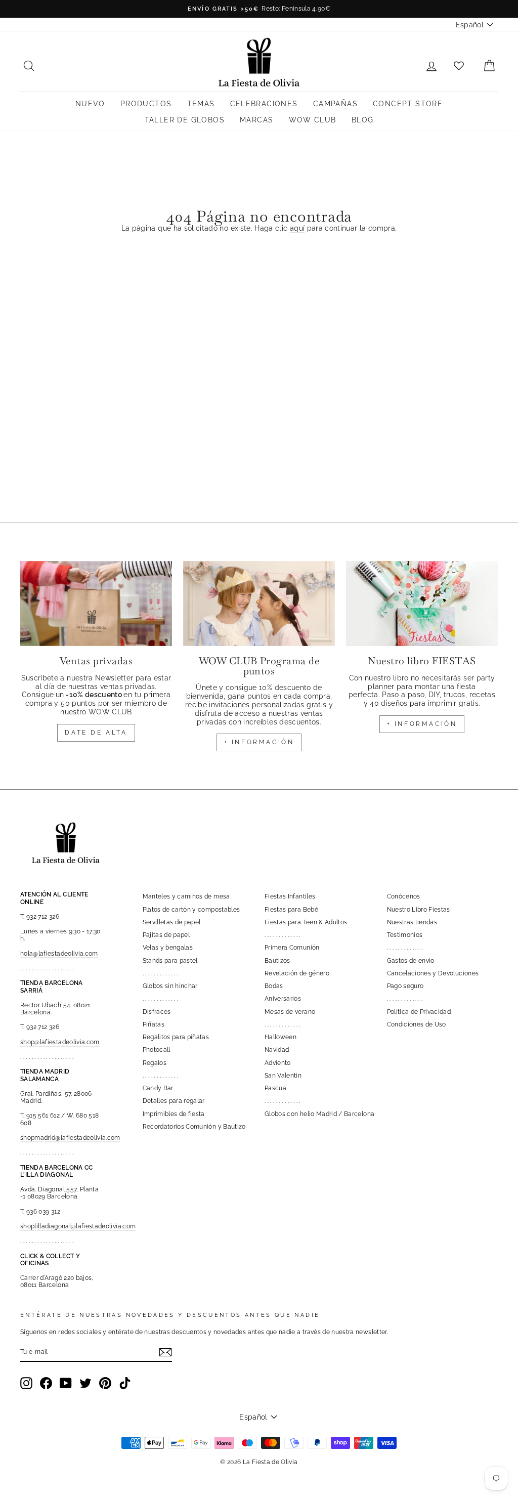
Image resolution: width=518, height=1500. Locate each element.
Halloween (280, 1037)
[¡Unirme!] (165, 1352)
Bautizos (277, 960)
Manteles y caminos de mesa (186, 896)
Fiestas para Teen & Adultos (306, 922)
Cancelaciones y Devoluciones (433, 973)
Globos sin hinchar (170, 986)
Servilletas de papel (172, 922)
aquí (297, 228)
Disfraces (157, 1011)
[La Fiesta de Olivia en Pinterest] (105, 1383)
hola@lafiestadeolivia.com (59, 953)
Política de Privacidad (419, 1011)
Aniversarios (283, 998)
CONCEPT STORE (408, 104)
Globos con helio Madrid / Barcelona (319, 1114)
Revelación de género (297, 973)
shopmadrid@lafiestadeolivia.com (70, 1137)
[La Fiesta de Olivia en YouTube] (66, 1383)
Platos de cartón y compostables (191, 909)
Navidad (277, 1049)
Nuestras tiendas (412, 922)
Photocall (156, 1049)
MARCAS (256, 120)
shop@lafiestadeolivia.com (60, 1042)
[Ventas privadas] (96, 604)
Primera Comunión (292, 947)
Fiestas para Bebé (291, 909)
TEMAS (201, 104)
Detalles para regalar (174, 1100)
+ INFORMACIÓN (259, 742)
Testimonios (405, 934)
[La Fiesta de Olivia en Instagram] (26, 1383)
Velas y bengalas (168, 947)
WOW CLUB (312, 120)
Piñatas (153, 1024)
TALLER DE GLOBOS (185, 120)
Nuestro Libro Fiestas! (419, 909)
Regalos (154, 1062)
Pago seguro (405, 986)
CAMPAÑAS (335, 104)
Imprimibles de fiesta (174, 1114)
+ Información (422, 723)
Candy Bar (158, 1088)
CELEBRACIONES (264, 104)
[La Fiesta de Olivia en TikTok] (125, 1383)
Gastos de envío (411, 960)
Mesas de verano (290, 1011)
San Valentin (283, 1075)
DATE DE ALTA (96, 732)
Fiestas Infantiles (290, 896)
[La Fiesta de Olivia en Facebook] (46, 1383)
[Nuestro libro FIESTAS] (422, 604)
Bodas (274, 986)
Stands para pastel (170, 960)
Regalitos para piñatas (176, 1037)
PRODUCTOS (146, 104)
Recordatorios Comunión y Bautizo (194, 1126)
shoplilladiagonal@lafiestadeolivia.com (78, 1226)
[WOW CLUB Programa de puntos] (259, 604)
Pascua (275, 1088)
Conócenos (403, 896)
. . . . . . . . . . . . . (161, 973)
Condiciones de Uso (416, 1024)
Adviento (278, 1062)
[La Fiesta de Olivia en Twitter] (85, 1383)
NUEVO (90, 104)
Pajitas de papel (166, 934)
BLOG (363, 120)
